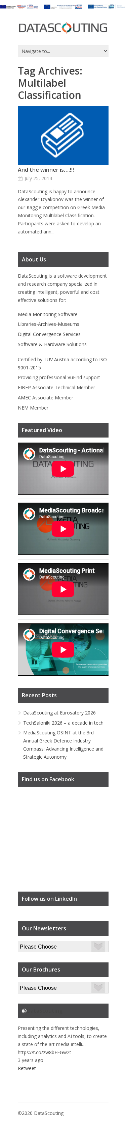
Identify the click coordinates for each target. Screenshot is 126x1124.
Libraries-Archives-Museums (48, 324)
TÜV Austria (56, 359)
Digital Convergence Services (49, 334)
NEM (23, 407)
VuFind (75, 377)
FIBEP (24, 387)
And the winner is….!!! (46, 169)
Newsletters (31, 945)
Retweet (27, 1068)
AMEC (24, 397)
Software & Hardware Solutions (52, 344)
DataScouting (32, 276)
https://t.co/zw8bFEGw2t (44, 1052)
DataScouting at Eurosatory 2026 (59, 712)
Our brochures (33, 986)
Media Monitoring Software (48, 314)
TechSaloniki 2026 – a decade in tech (63, 723)
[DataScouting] (63, 28)
